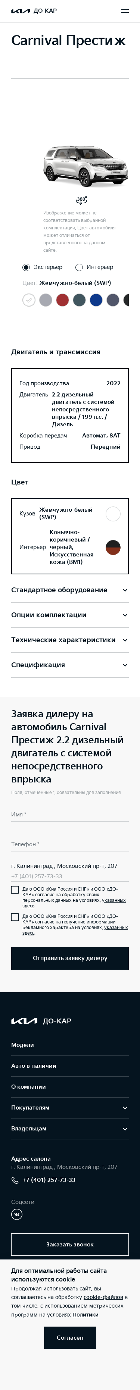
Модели (22, 1045)
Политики (85, 1315)
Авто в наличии (33, 1066)
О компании (28, 1087)
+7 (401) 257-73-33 (36, 876)
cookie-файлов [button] (103, 1297)
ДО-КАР (45, 11)
